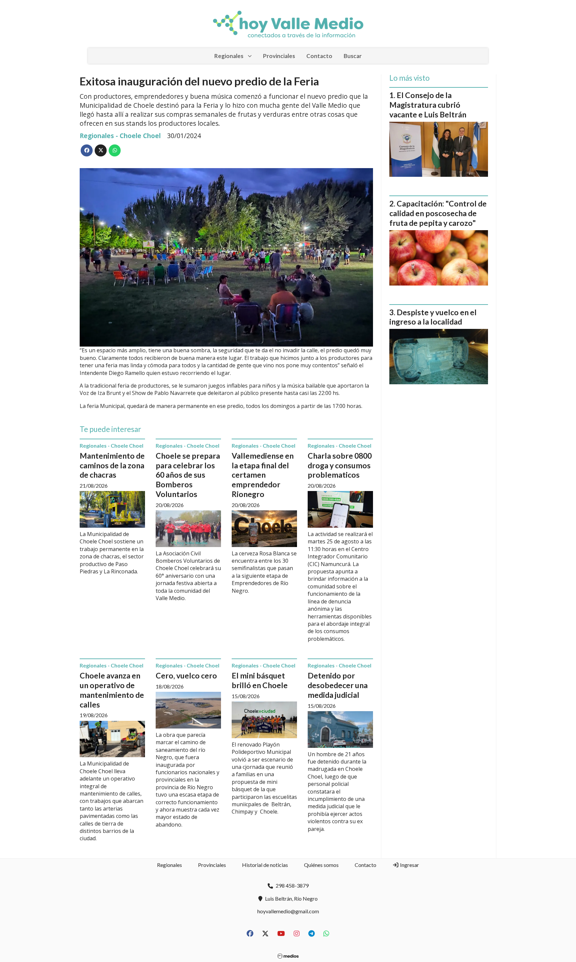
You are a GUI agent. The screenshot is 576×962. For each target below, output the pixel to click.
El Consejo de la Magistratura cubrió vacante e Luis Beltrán (427, 104)
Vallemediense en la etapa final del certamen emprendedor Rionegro (263, 475)
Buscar (353, 55)
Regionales (228, 55)
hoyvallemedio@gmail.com (288, 911)
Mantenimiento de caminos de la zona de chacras (112, 465)
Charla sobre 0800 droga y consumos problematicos (340, 465)
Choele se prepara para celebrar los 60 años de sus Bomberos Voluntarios (188, 475)
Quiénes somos (321, 865)
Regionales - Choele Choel (120, 135)
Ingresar (409, 865)
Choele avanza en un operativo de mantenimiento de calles (112, 690)
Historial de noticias (265, 865)
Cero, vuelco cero (186, 675)
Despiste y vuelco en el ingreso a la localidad (433, 317)
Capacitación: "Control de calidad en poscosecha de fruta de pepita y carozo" (438, 213)
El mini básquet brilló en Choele (260, 680)
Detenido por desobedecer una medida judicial (338, 685)
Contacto (319, 55)
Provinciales (279, 55)
